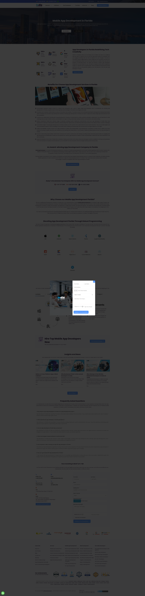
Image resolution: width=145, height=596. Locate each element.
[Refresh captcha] (82, 306)
